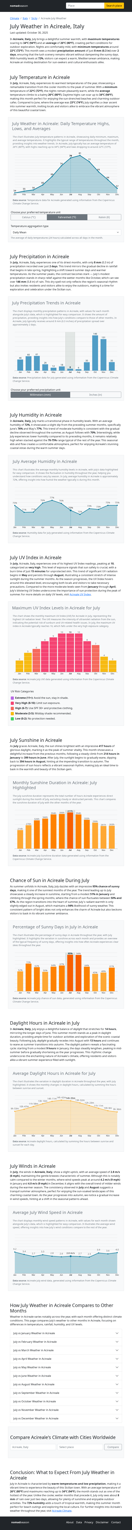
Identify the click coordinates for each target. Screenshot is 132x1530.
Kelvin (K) (104, 217)
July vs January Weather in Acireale (34, 1333)
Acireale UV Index (80, 594)
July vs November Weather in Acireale (36, 1410)
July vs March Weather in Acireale (33, 1350)
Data (79, 1522)
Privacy (89, 1522)
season (19, 6)
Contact (116, 1522)
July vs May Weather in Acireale (32, 1367)
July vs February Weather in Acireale (35, 1341)
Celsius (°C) (29, 217)
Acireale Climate (61, 1510)
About (70, 1522)
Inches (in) (95, 394)
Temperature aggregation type (29, 226)
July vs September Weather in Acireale (36, 1393)
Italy (25, 18)
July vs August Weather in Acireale (33, 1384)
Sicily (34, 18)
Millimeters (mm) (40, 394)
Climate (14, 18)
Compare (113, 1447)
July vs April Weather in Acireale (32, 1359)
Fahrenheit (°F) (67, 217)
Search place (114, 5)
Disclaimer (102, 1522)
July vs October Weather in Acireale (34, 1401)
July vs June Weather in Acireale (32, 1376)
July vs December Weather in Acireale (35, 1418)
